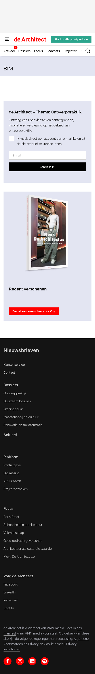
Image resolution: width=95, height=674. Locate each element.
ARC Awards (12, 481)
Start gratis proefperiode (71, 39)
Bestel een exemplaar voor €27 (33, 311)
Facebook (10, 584)
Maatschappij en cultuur (21, 417)
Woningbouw (13, 409)
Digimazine (11, 473)
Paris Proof (11, 517)
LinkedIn (9, 592)
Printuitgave (12, 465)
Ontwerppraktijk (15, 393)
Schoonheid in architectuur (23, 525)
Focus (8, 508)
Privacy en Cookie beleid (46, 644)
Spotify (9, 608)
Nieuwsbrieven (21, 350)
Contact (9, 372)
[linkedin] (32, 661)
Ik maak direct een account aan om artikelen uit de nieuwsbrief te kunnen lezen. (51, 141)
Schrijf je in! (47, 167)
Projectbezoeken (16, 489)
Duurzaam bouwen (17, 401)
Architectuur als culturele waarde (28, 548)
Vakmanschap (14, 533)
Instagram (11, 600)
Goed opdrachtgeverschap (23, 540)
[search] (87, 51)
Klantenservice (14, 364)
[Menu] (7, 39)
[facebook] (7, 661)
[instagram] (20, 661)
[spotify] (45, 661)
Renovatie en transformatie (23, 425)
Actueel (10, 435)
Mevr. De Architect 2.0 (19, 556)
